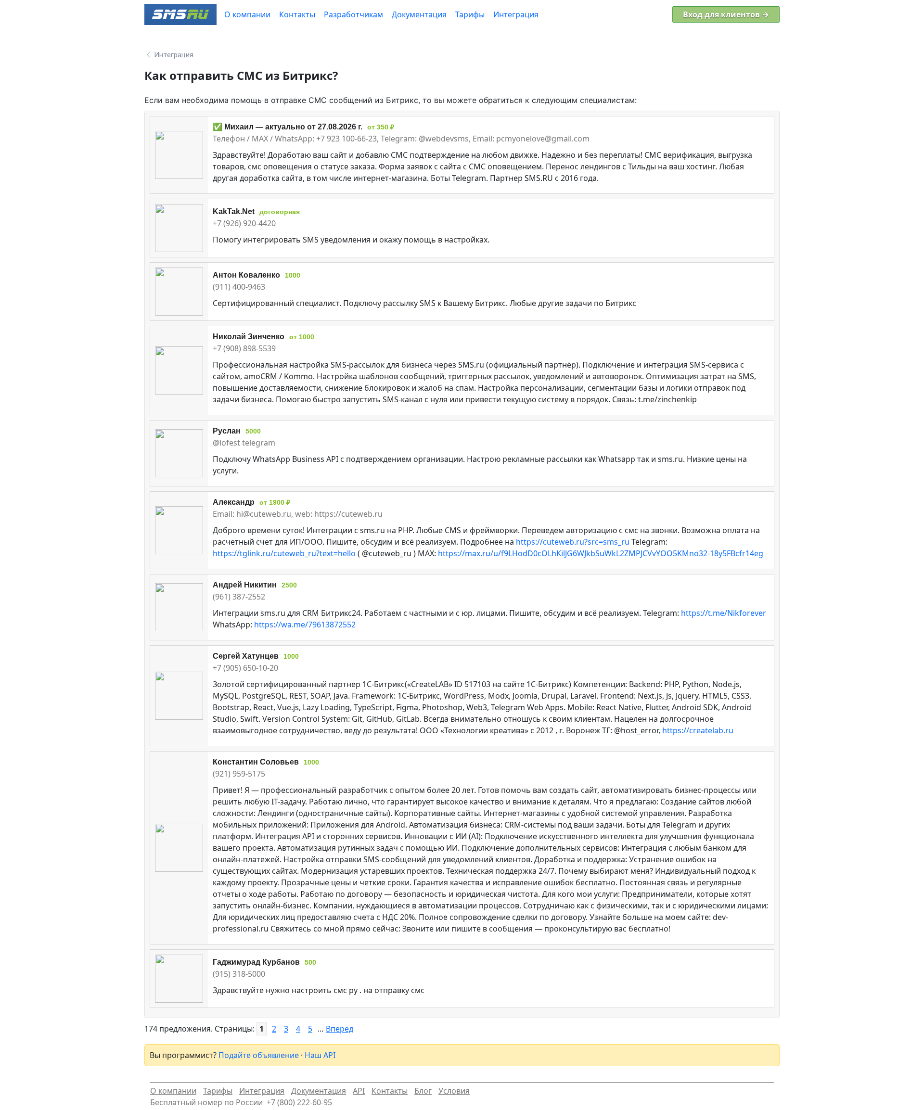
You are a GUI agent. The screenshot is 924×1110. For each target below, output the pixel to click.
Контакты (390, 1090)
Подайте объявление (258, 1055)
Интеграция (261, 1090)
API (359, 1090)
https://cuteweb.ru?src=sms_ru (572, 541)
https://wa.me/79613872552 (305, 624)
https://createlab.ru (697, 730)
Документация (318, 1090)
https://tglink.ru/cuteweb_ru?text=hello (284, 553)
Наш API (320, 1055)
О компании (173, 1090)
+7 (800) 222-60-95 (299, 1102)
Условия (454, 1090)
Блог (423, 1090)
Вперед (339, 1028)
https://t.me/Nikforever (723, 613)
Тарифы (217, 1090)
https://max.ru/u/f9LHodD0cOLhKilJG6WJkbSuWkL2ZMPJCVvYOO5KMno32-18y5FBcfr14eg (600, 553)
